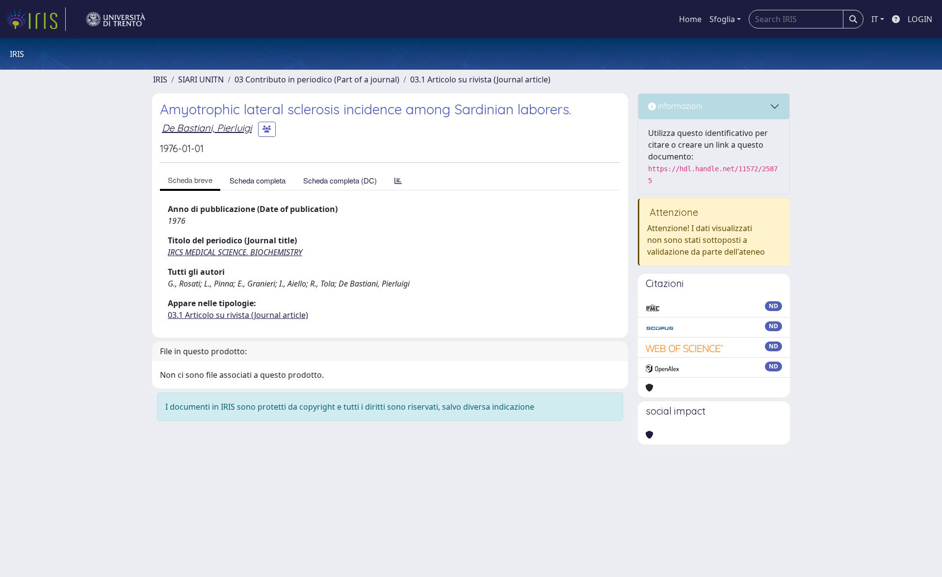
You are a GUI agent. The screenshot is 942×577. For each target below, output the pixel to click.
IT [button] (874, 19)
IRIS (160, 79)
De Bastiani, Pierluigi (207, 128)
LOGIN (920, 19)
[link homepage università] (116, 19)
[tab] (398, 180)
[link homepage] (36, 19)
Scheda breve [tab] (190, 180)
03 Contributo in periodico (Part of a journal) (317, 79)
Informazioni (679, 106)
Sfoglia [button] (722, 19)
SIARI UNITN (201, 79)
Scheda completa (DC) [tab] (340, 180)
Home (690, 19)
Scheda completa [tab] (258, 180)
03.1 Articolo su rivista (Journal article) (480, 79)
